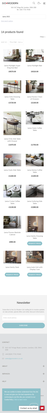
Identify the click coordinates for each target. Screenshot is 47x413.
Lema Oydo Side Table (12, 170)
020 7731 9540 (25, 10)
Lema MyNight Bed (34, 66)
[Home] (10, 5)
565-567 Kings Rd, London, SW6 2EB (23, 7)
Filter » (42, 37)
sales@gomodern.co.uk (14, 358)
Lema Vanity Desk (12, 267)
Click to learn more (20, 400)
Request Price (35, 243)
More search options (7, 21)
